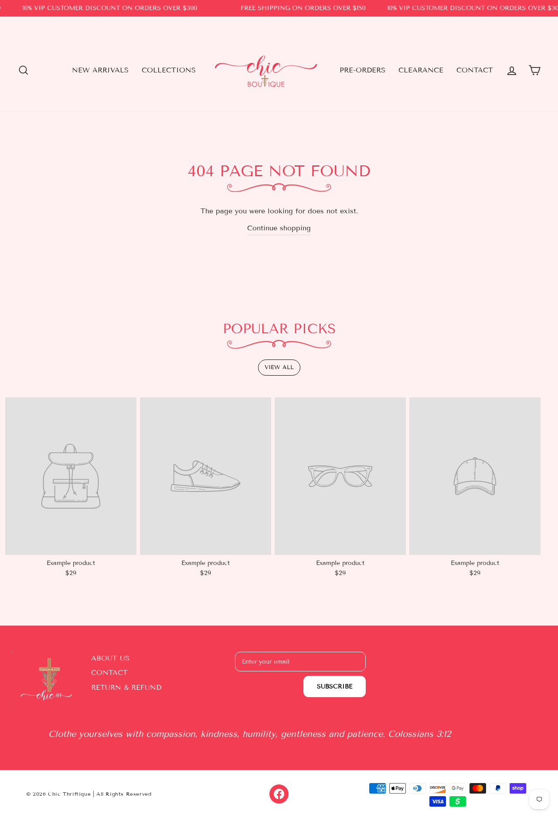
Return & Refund (126, 687)
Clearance (420, 70)
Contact (474, 70)
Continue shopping (279, 228)
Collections (169, 70)
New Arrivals (100, 70)
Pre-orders (362, 70)
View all (279, 367)
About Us (110, 658)
